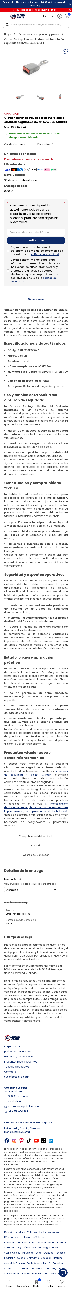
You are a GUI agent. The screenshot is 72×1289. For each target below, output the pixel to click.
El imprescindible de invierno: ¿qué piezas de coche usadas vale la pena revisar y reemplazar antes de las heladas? (36, 807)
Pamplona (58, 1263)
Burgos (26, 1273)
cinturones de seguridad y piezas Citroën (36, 772)
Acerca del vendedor (36, 855)
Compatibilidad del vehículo (36, 836)
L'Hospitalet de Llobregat (37, 1247)
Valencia (32, 1231)
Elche (38, 1252)
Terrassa (60, 1252)
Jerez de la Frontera (14, 1263)
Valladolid (9, 1247)
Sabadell (46, 1257)
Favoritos (48, 1285)
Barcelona (19, 1231)
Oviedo (21, 1257)
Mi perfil (62, 1285)
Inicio (9, 1285)
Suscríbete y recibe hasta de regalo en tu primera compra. (34, 4)
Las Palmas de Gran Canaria (19, 1242)
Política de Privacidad (45, 254)
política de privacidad (17, 1051)
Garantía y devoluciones (19, 1056)
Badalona (9, 1257)
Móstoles (57, 1257)
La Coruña (28, 1252)
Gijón (55, 1247)
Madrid (8, 1231)
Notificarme (36, 240)
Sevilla (42, 1231)
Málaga (8, 1237)
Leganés (57, 1268)
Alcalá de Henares (24, 1268)
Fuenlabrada (43, 1268)
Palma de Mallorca (34, 1237)
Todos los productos (16, 1066)
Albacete (36, 1273)
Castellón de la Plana (55, 1273)
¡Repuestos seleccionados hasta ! (34, 9)
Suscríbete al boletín (16, 1076)
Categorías (22, 1285)
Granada (48, 1252)
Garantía (36, 845)
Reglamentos (12, 1046)
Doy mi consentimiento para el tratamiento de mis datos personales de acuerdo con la (37, 250)
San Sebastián (12, 1273)
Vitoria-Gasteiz (12, 1252)
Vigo (19, 1247)
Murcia (18, 1237)
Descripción (36, 299)
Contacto (10, 1071)
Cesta (36, 1283)
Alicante (42, 1242)
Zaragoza (53, 1231)
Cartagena (33, 1257)
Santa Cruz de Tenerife (39, 1263)
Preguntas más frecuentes (20, 1061)
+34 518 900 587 (18, 1111)
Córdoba (62, 1242)
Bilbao (51, 1242)
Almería (8, 1268)
